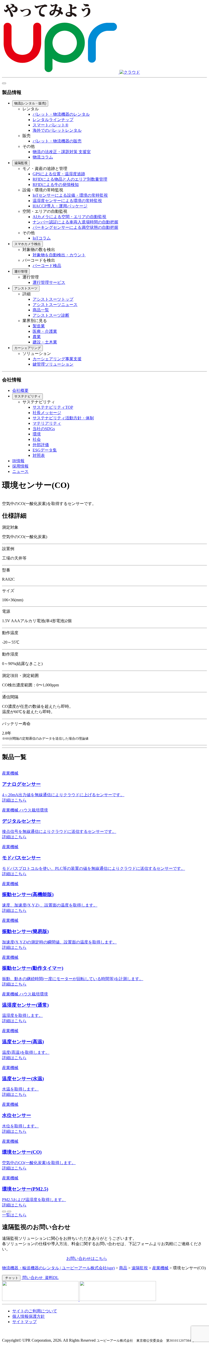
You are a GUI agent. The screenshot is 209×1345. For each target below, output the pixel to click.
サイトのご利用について (34, 1311)
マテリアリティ (47, 423)
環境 (37, 434)
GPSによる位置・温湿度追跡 (59, 174)
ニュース (20, 471)
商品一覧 (41, 310)
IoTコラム (42, 238)
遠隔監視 (21, 163)
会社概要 (20, 390)
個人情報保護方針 (28, 1316)
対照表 (39, 455)
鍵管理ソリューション (53, 364)
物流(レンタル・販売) (30, 103)
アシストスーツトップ (53, 299)
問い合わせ (32, 1277)
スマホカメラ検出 (27, 244)
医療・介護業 (45, 331)
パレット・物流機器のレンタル (61, 114)
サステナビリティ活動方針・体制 (63, 418)
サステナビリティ (27, 396)
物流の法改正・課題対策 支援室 (62, 152)
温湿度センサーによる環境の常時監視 (67, 200)
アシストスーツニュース (55, 304)
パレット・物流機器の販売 (57, 141)
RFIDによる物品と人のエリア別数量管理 (70, 179)
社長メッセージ (47, 412)
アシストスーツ (25, 288)
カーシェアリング (27, 348)
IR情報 (18, 461)
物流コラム (43, 157)
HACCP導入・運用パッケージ (60, 206)
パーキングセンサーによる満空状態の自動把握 (75, 227)
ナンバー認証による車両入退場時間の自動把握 (75, 222)
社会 (37, 439)
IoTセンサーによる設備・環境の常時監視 (70, 195)
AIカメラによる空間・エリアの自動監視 (69, 217)
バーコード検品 (47, 265)
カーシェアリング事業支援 (57, 359)
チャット (11, 1278)
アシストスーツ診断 (51, 315)
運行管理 (21, 271)
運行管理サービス (49, 282)
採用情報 (20, 466)
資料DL (51, 1277)
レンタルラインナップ (53, 119)
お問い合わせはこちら (86, 1258)
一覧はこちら (14, 1215)
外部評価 (41, 445)
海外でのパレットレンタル (57, 130)
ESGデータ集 (45, 450)
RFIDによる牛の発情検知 (56, 184)
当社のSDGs (44, 429)
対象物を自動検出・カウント (59, 255)
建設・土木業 (45, 342)
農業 (37, 337)
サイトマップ (24, 1322)
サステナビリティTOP (53, 407)
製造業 (39, 326)
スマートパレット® (50, 125)
